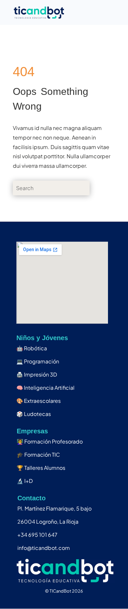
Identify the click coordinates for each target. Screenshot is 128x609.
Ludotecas (33, 413)
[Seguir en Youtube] (78, 600)
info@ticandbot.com (43, 547)
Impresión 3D (36, 374)
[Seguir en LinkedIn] (64, 600)
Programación (37, 361)
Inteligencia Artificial (45, 387)
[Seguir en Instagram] (49, 600)
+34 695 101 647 (37, 534)
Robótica (31, 348)
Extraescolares (38, 400)
